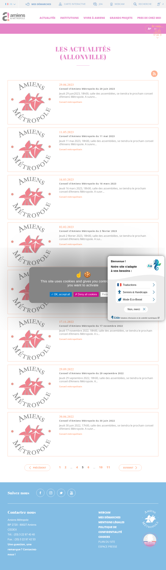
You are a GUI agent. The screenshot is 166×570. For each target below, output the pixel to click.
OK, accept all (61, 294)
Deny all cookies (87, 294)
